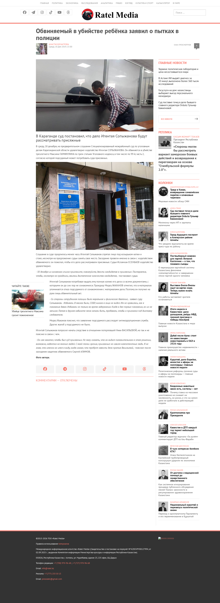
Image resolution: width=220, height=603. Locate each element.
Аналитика (107, 3)
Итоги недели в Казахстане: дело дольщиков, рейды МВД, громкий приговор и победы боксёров (183, 314)
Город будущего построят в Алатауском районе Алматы (184, 237)
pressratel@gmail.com (52, 579)
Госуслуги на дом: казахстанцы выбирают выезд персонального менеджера (175, 93)
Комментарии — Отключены (56, 380)
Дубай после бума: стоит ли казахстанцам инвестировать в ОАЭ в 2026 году (183, 339)
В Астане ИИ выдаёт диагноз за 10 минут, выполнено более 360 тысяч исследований (178, 81)
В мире (176, 3)
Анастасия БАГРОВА (59, 44)
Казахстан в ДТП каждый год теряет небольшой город (183, 430)
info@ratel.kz (48, 568)
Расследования (89, 3)
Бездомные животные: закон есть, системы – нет (184, 387)
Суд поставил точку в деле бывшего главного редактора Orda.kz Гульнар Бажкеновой (177, 105)
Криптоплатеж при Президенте (180, 414)
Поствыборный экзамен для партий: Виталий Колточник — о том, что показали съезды (183, 259)
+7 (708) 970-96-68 (63, 563)
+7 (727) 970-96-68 (81, 563)
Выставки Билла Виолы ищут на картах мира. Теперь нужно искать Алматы (182, 289)
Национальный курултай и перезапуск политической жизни (184, 507)
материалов (63, 543)
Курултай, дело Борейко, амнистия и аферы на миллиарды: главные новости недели (183, 363)
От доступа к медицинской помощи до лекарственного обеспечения (184, 476)
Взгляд (129, 3)
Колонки (165, 183)
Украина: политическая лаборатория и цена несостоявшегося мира (178, 70)
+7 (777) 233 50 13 (52, 573)
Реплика (165, 132)
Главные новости (172, 63)
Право (119, 3)
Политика (57, 3)
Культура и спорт (144, 3)
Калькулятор (163, 3)
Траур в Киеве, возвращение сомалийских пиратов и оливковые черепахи (184, 193)
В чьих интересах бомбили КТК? (184, 450)
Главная (44, 3)
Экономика (72, 3)
